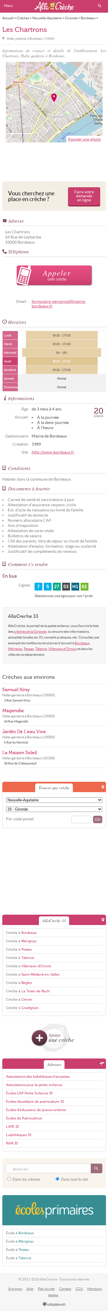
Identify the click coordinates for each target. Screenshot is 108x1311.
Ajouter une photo (84, 139)
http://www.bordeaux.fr (53, 452)
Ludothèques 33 (18, 1135)
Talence (41, 649)
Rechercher (99, 5)
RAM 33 (12, 1143)
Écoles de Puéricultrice (24, 1118)
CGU (79, 1289)
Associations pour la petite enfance (34, 1085)
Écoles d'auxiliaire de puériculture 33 (35, 1102)
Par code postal (20, 819)
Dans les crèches (26, 1179)
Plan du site (46, 1289)
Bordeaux (82, 643)
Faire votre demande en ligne (84, 196)
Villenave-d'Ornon (62, 649)
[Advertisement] (54, 160)
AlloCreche (54, 6)
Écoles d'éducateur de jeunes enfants (36, 1110)
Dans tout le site (74, 1179)
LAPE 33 (12, 1127)
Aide (29, 1289)
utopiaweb (54, 1305)
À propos (15, 1289)
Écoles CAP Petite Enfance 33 (29, 1093)
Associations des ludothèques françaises (38, 1077)
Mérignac (15, 649)
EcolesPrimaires (54, 1210)
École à (20, 1233)
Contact (65, 1289)
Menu (8, 5)
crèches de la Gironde (30, 631)
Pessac (29, 649)
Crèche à (21, 933)
